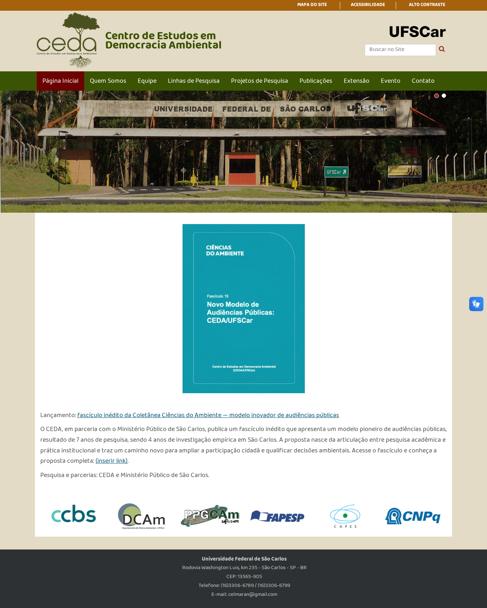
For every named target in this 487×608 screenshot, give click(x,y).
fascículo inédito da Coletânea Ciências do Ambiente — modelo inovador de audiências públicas (208, 416)
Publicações (315, 81)
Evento (390, 81)
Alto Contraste (427, 5)
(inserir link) (112, 461)
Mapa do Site (312, 5)
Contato (423, 81)
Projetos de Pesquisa (259, 81)
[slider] (243, 152)
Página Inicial (60, 81)
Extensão (356, 81)
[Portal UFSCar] (418, 32)
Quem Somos (108, 81)
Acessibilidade (368, 5)
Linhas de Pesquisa (194, 81)
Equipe (147, 81)
